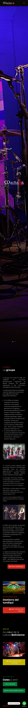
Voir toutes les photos (14, 662)
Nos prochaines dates (14, 690)
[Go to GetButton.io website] (24, 706)
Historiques (10, 684)
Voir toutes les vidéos (17, 610)
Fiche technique (16, 566)
